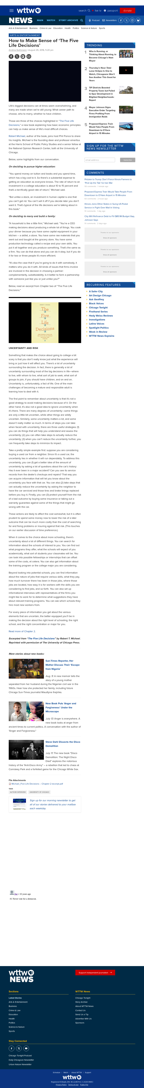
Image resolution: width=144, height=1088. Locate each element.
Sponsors (79, 1022)
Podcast (96, 20)
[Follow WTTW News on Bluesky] (138, 20)
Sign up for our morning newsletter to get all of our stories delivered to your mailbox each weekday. (53, 804)
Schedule (56, 1072)
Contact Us (80, 1010)
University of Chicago (39, 792)
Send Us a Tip (81, 1014)
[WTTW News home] (20, 20)
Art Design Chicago (100, 295)
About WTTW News (84, 1006)
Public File (84, 1085)
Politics (76, 28)
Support (88, 1072)
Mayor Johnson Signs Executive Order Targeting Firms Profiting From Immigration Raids (102, 112)
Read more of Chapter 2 (22, 631)
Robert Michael (17, 136)
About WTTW (76, 1072)
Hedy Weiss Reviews (101, 315)
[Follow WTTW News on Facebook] (120, 20)
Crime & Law (45, 28)
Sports (102, 28)
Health (68, 28)
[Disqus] (45, 851)
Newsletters (111, 20)
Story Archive (68, 20)
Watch (51, 20)
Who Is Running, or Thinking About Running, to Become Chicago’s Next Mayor (102, 56)
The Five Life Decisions (41, 638)
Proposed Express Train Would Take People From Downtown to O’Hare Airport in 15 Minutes (101, 128)
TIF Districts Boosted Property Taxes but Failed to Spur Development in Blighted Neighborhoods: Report (102, 94)
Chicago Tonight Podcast (20, 1055)
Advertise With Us (83, 1018)
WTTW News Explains (102, 336)
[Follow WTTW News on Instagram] (132, 20)
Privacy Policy (61, 1085)
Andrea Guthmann (18, 49)
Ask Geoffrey (96, 299)
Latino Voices (96, 323)
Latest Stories (15, 997)
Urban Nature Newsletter (20, 1064)
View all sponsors (110, 238)
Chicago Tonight (98, 307)
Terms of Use (73, 1085)
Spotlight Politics (99, 328)
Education (58, 28)
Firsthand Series (98, 311)
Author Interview (18, 792)
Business (34, 28)
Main (40, 20)
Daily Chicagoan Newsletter (21, 1059)
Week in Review (98, 332)
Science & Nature (89, 28)
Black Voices (96, 303)
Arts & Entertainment (18, 28)
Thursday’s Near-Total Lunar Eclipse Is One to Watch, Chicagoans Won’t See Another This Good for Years (102, 74)
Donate (127, 10)
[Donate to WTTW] (72, 1077)
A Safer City (96, 291)
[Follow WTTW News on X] (126, 20)
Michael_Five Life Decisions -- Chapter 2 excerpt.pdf (37, 783)
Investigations (97, 319)
